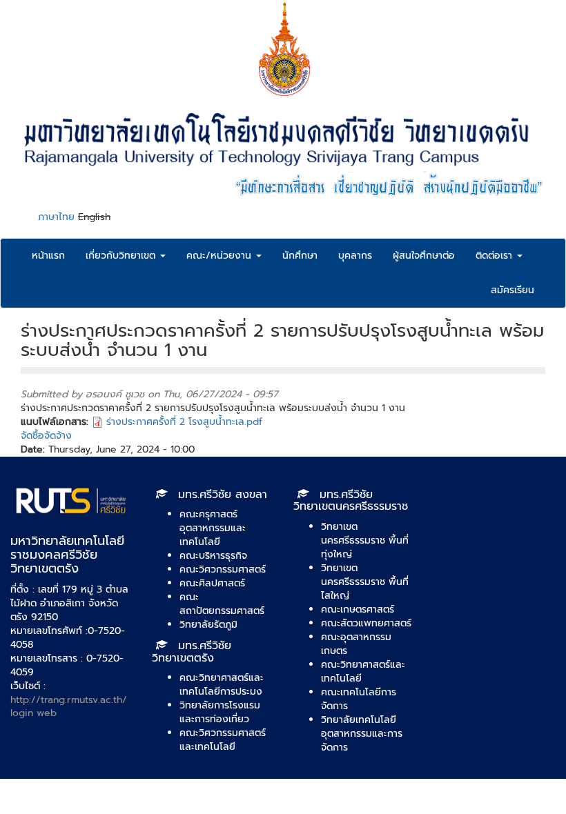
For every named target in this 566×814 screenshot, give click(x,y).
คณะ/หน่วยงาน (220, 255)
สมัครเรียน (512, 290)
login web (33, 713)
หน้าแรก (48, 255)
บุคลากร (355, 255)
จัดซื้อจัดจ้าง (46, 435)
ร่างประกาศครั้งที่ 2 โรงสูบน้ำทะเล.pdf (184, 422)
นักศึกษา (300, 255)
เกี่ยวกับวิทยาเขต (122, 255)
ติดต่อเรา (496, 255)
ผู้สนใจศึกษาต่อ (424, 255)
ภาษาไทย (56, 217)
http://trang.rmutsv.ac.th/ (68, 700)
